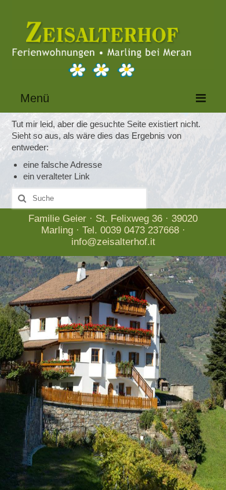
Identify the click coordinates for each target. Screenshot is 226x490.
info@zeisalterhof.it (113, 241)
